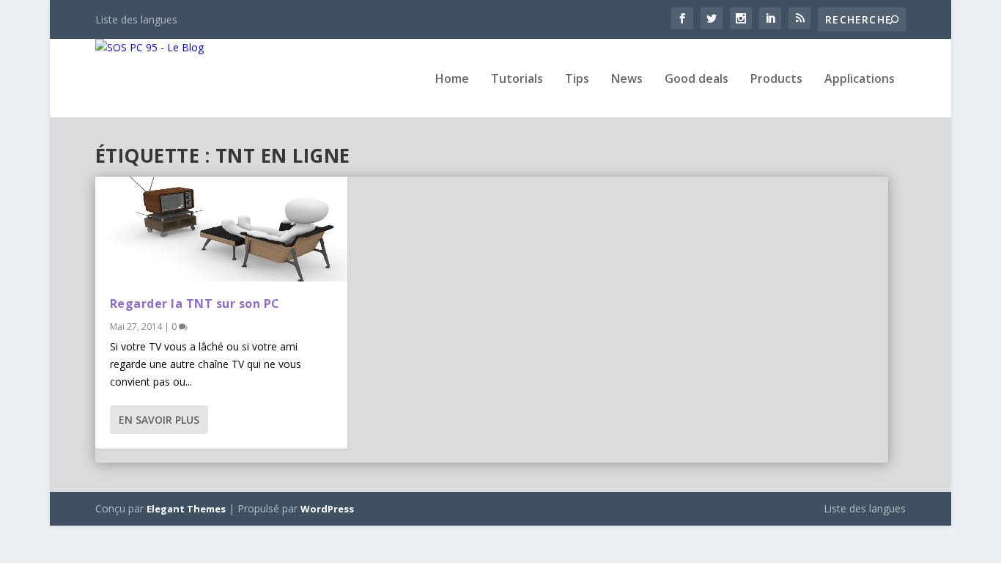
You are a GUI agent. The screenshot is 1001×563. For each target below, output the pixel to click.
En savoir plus (159, 420)
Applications (859, 80)
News (627, 80)
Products (776, 80)
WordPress (327, 508)
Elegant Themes (186, 508)
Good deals (696, 80)
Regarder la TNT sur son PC (195, 303)
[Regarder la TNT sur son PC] (221, 229)
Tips (577, 80)
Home (452, 80)
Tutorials (517, 80)
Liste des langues (136, 19)
